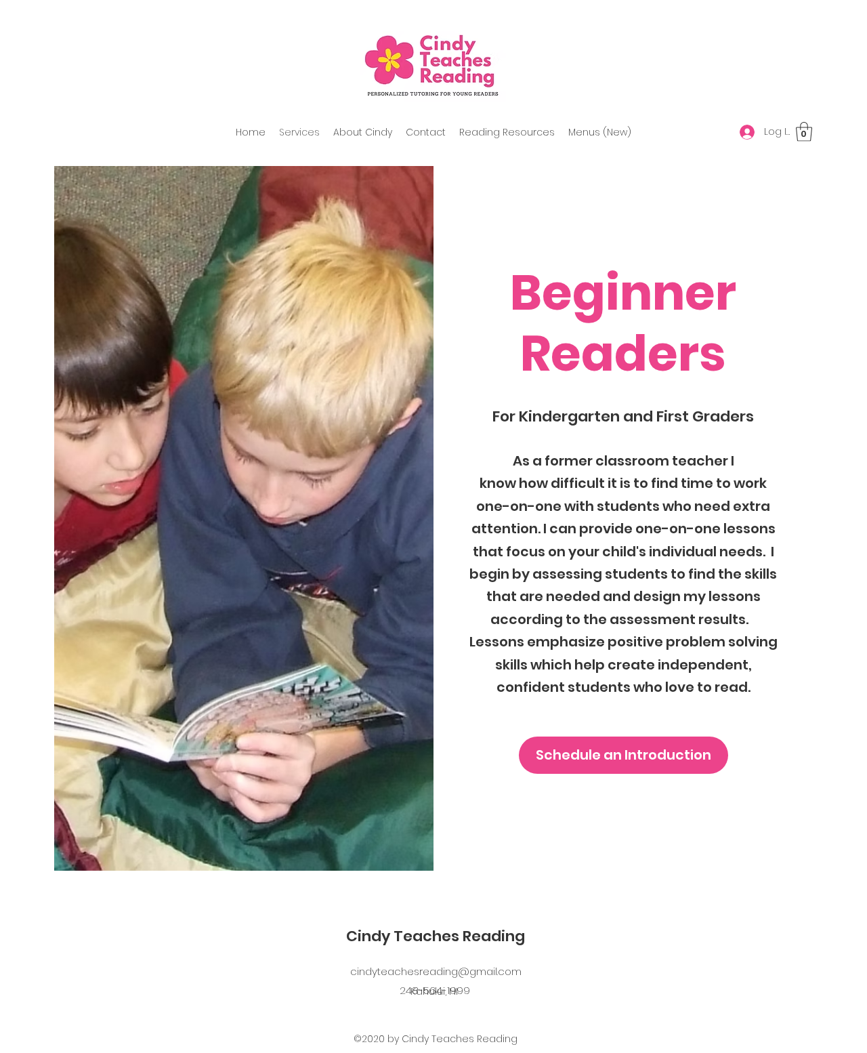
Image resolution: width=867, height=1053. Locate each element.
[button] (804, 132)
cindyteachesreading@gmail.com (436, 971)
